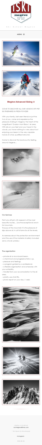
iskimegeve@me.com (21, 427)
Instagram (20, 436)
